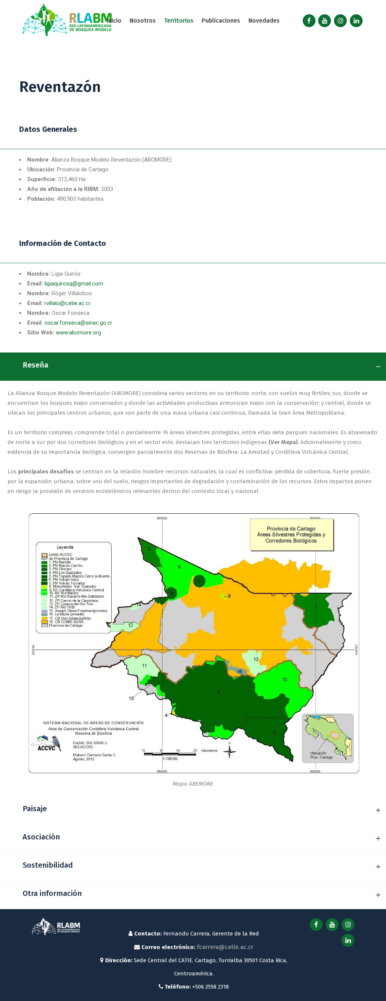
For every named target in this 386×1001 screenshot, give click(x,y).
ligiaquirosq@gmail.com (73, 283)
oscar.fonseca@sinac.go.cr (78, 322)
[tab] (193, 366)
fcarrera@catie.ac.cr (225, 947)
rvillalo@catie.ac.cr (67, 303)
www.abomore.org (78, 332)
